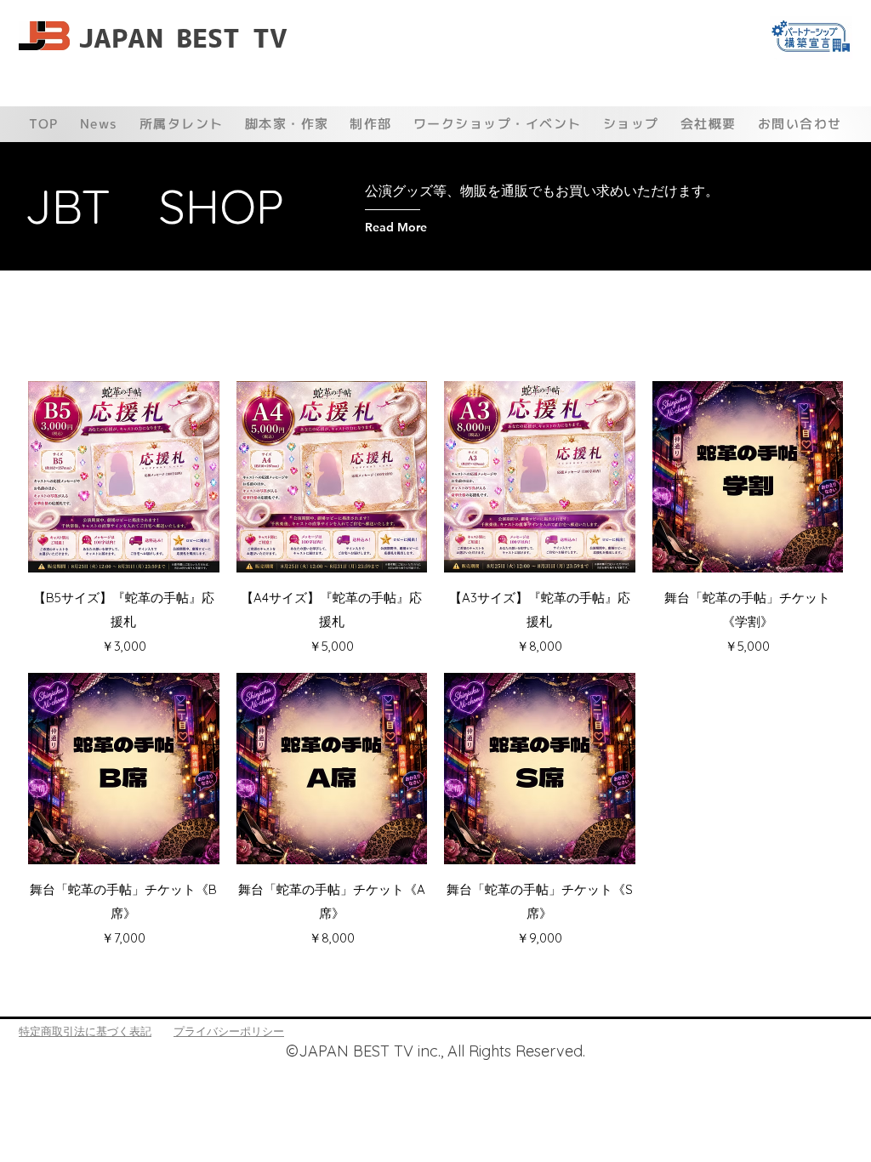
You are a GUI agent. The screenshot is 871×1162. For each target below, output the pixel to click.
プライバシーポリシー (229, 1031)
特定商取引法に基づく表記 (85, 1031)
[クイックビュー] (123, 476)
